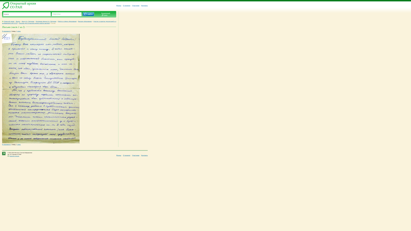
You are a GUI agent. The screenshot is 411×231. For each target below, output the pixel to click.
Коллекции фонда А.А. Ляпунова (46, 21)
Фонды (118, 5)
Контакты (144, 5)
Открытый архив (9, 21)
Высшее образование (85, 21)
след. (19, 31)
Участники (135, 5)
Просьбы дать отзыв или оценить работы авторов (34, 23)
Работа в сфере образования (67, 21)
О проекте (126, 5)
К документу (6, 31)
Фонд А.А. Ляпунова (28, 21)
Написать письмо (14, 156)
